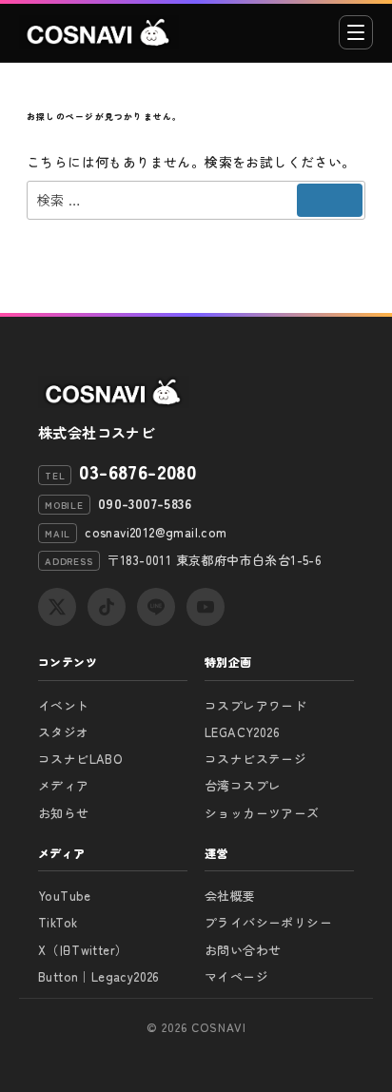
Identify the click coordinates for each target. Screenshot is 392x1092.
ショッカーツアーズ (262, 813)
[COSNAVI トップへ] (99, 32)
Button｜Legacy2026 (99, 976)
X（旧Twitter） (82, 950)
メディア (63, 785)
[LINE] (156, 607)
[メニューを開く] (356, 32)
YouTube (64, 896)
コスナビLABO (80, 759)
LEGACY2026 (242, 732)
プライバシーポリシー (268, 922)
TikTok (57, 922)
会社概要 (230, 896)
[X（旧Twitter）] (57, 607)
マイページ (236, 976)
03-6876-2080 (137, 471)
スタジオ (63, 732)
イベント (63, 705)
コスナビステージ (255, 759)
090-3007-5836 (144, 503)
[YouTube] (205, 607)
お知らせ (63, 813)
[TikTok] (107, 607)
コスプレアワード (255, 705)
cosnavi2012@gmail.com (155, 532)
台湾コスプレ (243, 785)
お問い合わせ (243, 950)
